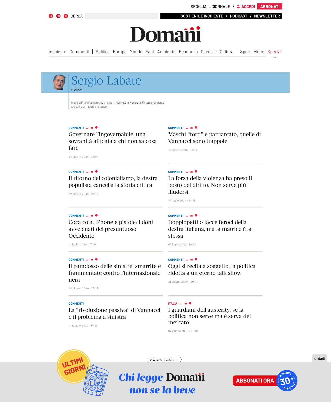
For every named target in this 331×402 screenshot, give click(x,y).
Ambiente (166, 51)
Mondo (136, 51)
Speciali (275, 51)
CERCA (77, 16)
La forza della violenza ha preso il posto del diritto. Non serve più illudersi (210, 185)
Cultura (226, 51)
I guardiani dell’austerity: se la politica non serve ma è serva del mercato (209, 316)
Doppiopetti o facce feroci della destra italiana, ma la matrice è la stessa (210, 229)
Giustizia (209, 51)
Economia (188, 51)
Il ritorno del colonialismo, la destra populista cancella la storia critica (113, 181)
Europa (119, 51)
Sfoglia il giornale (210, 6)
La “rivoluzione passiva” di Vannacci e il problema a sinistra (114, 313)
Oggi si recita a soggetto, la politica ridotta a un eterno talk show (212, 269)
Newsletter (267, 15)
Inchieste (57, 51)
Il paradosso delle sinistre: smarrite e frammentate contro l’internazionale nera (115, 273)
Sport (245, 51)
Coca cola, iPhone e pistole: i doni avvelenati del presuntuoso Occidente (111, 229)
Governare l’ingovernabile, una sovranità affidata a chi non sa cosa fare (113, 141)
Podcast (238, 15)
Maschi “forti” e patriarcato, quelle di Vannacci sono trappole (214, 137)
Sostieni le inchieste (202, 15)
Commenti (79, 51)
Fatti (150, 51)
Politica (103, 51)
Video (259, 51)
